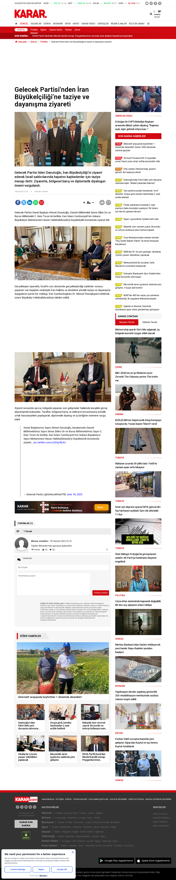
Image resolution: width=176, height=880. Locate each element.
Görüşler (103, 23)
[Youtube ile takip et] (147, 3)
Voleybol (77, 827)
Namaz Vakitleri (161, 817)
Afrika (97, 817)
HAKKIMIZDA (48, 799)
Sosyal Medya (82, 836)
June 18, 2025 (74, 494)
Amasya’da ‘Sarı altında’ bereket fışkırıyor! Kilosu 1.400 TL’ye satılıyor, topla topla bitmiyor (75, 36)
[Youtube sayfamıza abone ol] (26, 807)
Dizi (74, 841)
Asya (89, 817)
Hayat (76, 23)
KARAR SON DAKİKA (26, 824)
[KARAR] (31, 13)
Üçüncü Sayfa (55, 29)
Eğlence (99, 831)
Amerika (71, 817)
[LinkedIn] (29, 202)
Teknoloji (48, 836)
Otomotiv (79, 822)
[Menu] (148, 23)
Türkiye (68, 29)
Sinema (82, 841)
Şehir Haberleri (161, 825)
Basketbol (65, 827)
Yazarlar (36, 23)
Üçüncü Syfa (71, 813)
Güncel (24, 23)
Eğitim (43, 29)
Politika (34, 29)
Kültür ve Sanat (104, 845)
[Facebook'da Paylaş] (17, 202)
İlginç (97, 841)
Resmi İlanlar (119, 23)
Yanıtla (37, 549)
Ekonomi (58, 23)
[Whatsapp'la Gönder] (35, 202)
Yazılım (95, 836)
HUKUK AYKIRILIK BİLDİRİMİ (158, 799)
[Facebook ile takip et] (155, 3)
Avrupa (82, 817)
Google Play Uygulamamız (119, 860)
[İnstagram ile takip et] (151, 3)
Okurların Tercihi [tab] (126, 322)
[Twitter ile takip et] (159, 3)
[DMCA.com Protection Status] (26, 835)
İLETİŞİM (60, 799)
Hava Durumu (160, 813)
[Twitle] (23, 202)
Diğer (114, 827)
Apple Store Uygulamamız (156, 860)
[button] (84, 202)
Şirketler (115, 822)
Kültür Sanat (137, 23)
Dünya (47, 23)
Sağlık (75, 831)
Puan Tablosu (160, 821)
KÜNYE (68, 799)
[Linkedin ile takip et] (30, 807)
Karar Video (88, 23)
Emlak (69, 822)
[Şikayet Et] (107, 549)
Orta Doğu (60, 817)
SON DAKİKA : (22, 36)
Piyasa (60, 822)
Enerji (88, 822)
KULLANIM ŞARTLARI (98, 799)
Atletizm (87, 827)
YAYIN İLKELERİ (80, 799)
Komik (90, 841)
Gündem (66, 841)
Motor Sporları (101, 827)
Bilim (103, 836)
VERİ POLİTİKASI (136, 799)
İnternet (69, 836)
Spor (68, 23)
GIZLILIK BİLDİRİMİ (118, 799)
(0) (45, 549)
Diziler (57, 831)
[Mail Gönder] (41, 202)
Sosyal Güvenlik (101, 822)
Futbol (55, 827)
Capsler (72, 845)
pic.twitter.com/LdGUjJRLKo (50, 442)
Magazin (66, 831)
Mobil (61, 836)
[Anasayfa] (17, 23)
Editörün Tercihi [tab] (149, 322)
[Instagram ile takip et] (34, 807)
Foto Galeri (49, 845)
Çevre (77, 29)
